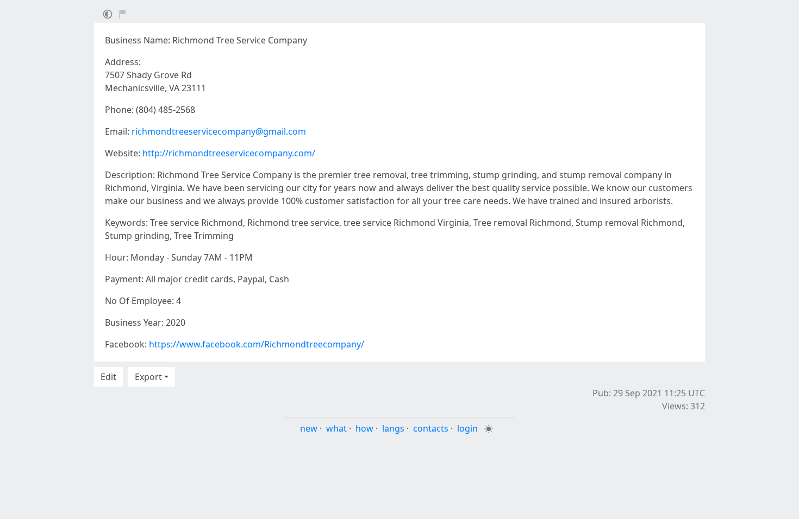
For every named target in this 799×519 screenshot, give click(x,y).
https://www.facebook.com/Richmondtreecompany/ (256, 344)
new (308, 428)
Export (148, 377)
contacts (430, 428)
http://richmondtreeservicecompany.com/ (228, 153)
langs (393, 428)
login (467, 428)
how (364, 428)
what (336, 428)
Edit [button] (108, 377)
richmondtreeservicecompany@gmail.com (219, 131)
